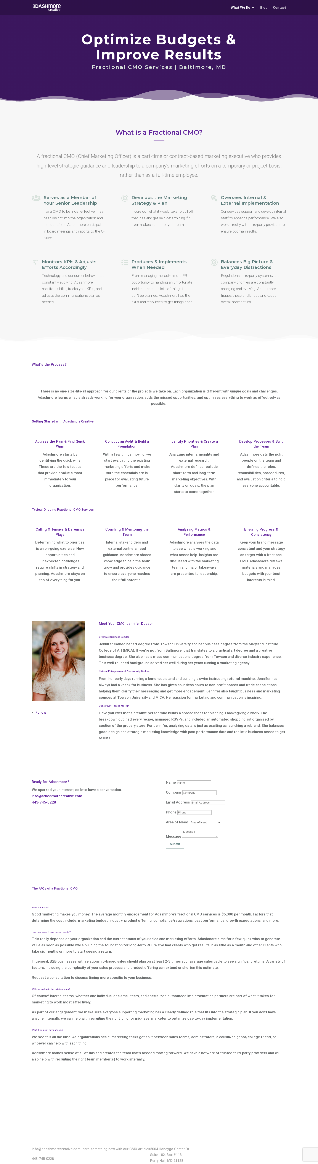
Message (173, 836)
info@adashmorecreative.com (57, 796)
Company (173, 792)
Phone (171, 812)
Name (171, 782)
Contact (279, 8)
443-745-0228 (44, 802)
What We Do (240, 8)
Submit (175, 844)
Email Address (178, 802)
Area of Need (177, 822)
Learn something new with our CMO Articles (115, 1149)
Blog (263, 8)
